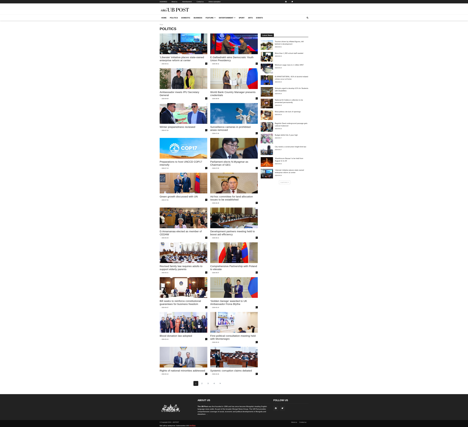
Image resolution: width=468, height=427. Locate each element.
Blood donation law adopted (176, 335)
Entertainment (226, 18)
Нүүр (161, 24)
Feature (210, 18)
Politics (174, 18)
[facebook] (285, 1)
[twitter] (292, 1)
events (259, 18)
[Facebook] (275, 408)
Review (221, 22)
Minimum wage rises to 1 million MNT (289, 65)
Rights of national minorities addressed (182, 370)
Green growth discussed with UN (179, 196)
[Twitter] (282, 408)
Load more (284, 182)
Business (198, 18)
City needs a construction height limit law (290, 147)
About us (174, 2)
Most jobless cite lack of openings (288, 112)
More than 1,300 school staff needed (289, 53)
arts (250, 18)
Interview (209, 26)
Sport (242, 18)
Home (163, 18)
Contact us (200, 2)
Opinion (209, 22)
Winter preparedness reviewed (177, 126)
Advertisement (187, 2)
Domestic (185, 18)
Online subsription (215, 2)
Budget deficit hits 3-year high (286, 135)
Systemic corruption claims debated (231, 370)
